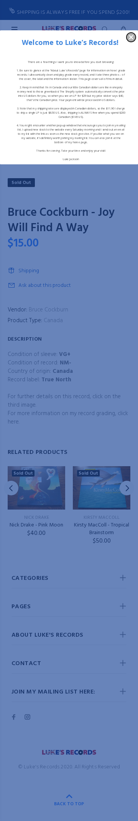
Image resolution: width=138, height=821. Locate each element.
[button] (131, 37)
